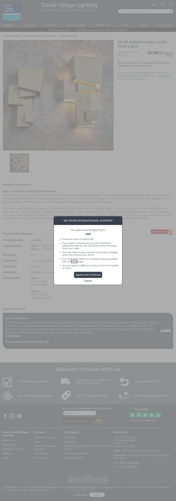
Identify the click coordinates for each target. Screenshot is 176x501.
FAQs (74, 261)
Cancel (88, 280)
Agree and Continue (88, 274)
